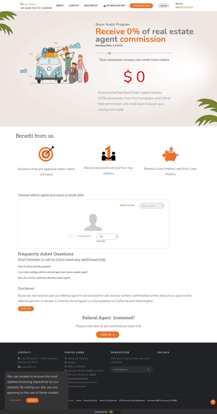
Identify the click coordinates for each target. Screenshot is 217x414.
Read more (15, 400)
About (60, 5)
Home (78, 400)
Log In (163, 6)
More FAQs (25, 308)
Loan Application (141, 6)
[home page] (28, 3)
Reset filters (127, 205)
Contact (74, 5)
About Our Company (78, 358)
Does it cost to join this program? (34, 266)
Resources (91, 5)
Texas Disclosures (77, 386)
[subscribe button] (149, 369)
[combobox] (151, 206)
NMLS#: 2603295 (76, 366)
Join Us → (107, 335)
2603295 (184, 7)
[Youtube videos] (213, 402)
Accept (32, 400)
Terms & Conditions (108, 400)
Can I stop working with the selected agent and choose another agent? (53, 272)
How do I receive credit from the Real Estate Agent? (44, 277)
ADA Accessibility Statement (132, 400)
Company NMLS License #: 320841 (162, 400)
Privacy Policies (90, 400)
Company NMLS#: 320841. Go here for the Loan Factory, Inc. (83, 374)
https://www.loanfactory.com (82, 382)
